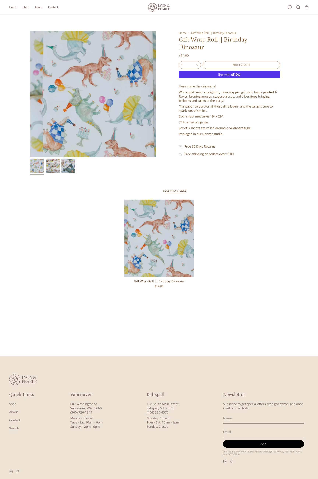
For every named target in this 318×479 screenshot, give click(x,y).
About (13, 412)
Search (14, 428)
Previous (30, 94)
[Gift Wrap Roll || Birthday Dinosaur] (159, 238)
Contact (14, 420)
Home (183, 33)
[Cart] (306, 7)
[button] (26, 7)
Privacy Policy (284, 451)
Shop (12, 404)
